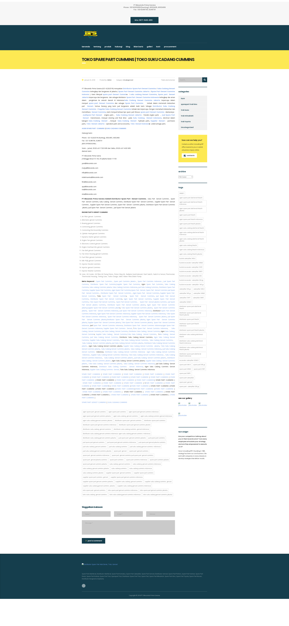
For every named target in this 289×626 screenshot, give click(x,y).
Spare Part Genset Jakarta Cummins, (153, 302)
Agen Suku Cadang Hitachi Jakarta (190, 254)
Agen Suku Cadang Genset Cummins (125, 416)
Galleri (150, 46)
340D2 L (181, 193)
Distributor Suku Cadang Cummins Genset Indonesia (121, 366)
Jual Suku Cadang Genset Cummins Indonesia (145, 447)
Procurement (170, 46)
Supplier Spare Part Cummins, (100, 290)
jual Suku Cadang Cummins (148, 287)
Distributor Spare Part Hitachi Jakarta (191, 330)
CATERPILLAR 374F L (184, 298)
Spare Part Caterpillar (186, 378)
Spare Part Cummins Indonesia (149, 281)
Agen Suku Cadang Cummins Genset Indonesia (156, 416)
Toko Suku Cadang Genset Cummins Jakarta (105, 364)
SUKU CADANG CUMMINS (116, 128)
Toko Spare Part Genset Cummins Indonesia (122, 490)
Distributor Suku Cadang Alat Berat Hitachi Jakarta (191, 348)
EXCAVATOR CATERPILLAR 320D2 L (189, 360)
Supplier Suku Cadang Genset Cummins (111, 334)
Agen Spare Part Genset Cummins (146, 293)
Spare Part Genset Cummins (156, 290)
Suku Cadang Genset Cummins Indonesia (146, 349)
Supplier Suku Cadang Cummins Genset (104, 369)
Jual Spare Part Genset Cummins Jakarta (132, 438)
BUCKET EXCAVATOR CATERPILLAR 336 (190, 276)
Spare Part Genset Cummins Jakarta (153, 316)
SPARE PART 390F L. (185, 373)
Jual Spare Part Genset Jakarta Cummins (152, 442)
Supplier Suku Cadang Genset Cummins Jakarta (141, 346)
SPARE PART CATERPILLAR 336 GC (189, 386)
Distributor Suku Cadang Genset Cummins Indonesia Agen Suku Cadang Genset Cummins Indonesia (116, 434)
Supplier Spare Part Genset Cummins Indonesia (148, 314)
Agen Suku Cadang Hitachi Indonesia (191, 250)
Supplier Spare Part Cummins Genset (118, 328)
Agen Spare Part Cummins (121, 290)
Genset (90, 106)
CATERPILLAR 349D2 (199, 293)
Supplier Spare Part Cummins (128, 284)
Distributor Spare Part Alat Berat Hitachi (190, 307)
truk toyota (186, 121)
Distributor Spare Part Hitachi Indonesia (189, 325)
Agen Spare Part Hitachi (187, 215)
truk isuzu (185, 110)
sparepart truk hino (189, 104)
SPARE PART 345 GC (199, 365)
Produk (108, 46)
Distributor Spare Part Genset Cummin (105, 299)
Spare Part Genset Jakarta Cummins (95, 460)
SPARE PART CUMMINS (91, 374)
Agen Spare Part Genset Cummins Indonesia (113, 314)
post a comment (95, 541)
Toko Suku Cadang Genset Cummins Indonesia (146, 355)
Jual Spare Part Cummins (156, 438)
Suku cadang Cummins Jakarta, (101, 287)
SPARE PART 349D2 (185, 369)
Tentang (97, 46)
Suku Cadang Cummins (119, 468)
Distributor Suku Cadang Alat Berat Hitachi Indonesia (191, 342)
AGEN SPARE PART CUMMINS (93, 128)
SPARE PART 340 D (185, 365)
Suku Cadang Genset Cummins (161, 340)
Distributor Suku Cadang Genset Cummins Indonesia (125, 352)
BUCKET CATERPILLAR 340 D (187, 258)
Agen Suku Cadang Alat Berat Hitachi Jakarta (191, 240)
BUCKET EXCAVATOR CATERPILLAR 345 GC (191, 284)
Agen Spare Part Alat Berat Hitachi (190, 198)
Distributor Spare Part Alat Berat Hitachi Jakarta (190, 314)
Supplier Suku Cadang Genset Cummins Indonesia (109, 355)
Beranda (86, 46)
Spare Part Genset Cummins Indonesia (103, 311)
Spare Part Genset (120, 451)
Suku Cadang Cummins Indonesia (125, 287)
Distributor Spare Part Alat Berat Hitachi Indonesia (190, 355)
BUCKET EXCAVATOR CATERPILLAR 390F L (190, 271)
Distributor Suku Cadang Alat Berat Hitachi (191, 335)
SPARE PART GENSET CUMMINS (94, 402)
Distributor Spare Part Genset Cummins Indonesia (143, 325)
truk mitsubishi (187, 116)
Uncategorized (187, 127)
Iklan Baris (138, 46)
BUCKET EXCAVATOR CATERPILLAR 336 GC (191, 280)
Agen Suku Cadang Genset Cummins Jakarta (97, 420)
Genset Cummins (99, 112)
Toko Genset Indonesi (140, 124)
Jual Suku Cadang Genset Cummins (115, 331)
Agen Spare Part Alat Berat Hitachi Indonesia (190, 203)
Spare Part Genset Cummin (114, 296)
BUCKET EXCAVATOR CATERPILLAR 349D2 (191, 263)
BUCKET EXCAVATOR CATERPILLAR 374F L (190, 267)
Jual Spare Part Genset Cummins (93, 442)
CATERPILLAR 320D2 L (185, 302)
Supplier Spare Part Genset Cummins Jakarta (104, 322)
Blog (128, 46)
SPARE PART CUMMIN (100, 386)
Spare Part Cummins (104, 281)
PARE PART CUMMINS (154, 383)
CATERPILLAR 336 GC (185, 289)
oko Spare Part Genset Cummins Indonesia (151, 328)
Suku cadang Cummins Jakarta (93, 473)
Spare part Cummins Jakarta (125, 281)
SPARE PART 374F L (199, 369)
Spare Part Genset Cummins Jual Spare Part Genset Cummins (132, 455)
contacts (191, 155)
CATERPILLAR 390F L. (198, 298)
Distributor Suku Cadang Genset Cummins (144, 331)
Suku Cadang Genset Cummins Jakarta (96, 343)
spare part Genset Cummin (115, 94)
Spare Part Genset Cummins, (127, 302)
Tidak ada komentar (168, 80)
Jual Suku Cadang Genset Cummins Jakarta (127, 343)
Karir (158, 46)
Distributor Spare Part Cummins (103, 284)
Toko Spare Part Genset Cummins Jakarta (136, 308)
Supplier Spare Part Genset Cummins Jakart (103, 308)
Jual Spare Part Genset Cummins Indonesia (135, 311)
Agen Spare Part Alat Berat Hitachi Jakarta (190, 209)
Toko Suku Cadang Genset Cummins (141, 334)
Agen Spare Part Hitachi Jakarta (189, 224)
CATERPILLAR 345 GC (185, 293)
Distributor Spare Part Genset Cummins (116, 293)
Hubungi (118, 46)
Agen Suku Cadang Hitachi (188, 245)
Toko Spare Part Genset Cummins (102, 302)
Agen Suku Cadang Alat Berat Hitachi (191, 228)
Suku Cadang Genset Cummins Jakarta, (115, 349)
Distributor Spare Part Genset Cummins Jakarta (126, 305)
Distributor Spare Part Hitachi (189, 319)
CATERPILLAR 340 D (198, 289)
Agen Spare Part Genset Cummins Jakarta (97, 416)
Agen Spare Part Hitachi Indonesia (191, 219)
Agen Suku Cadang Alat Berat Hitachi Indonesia (191, 233)
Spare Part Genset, (138, 290)
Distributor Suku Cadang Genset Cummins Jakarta (99, 438)
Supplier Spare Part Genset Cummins (118, 473)
